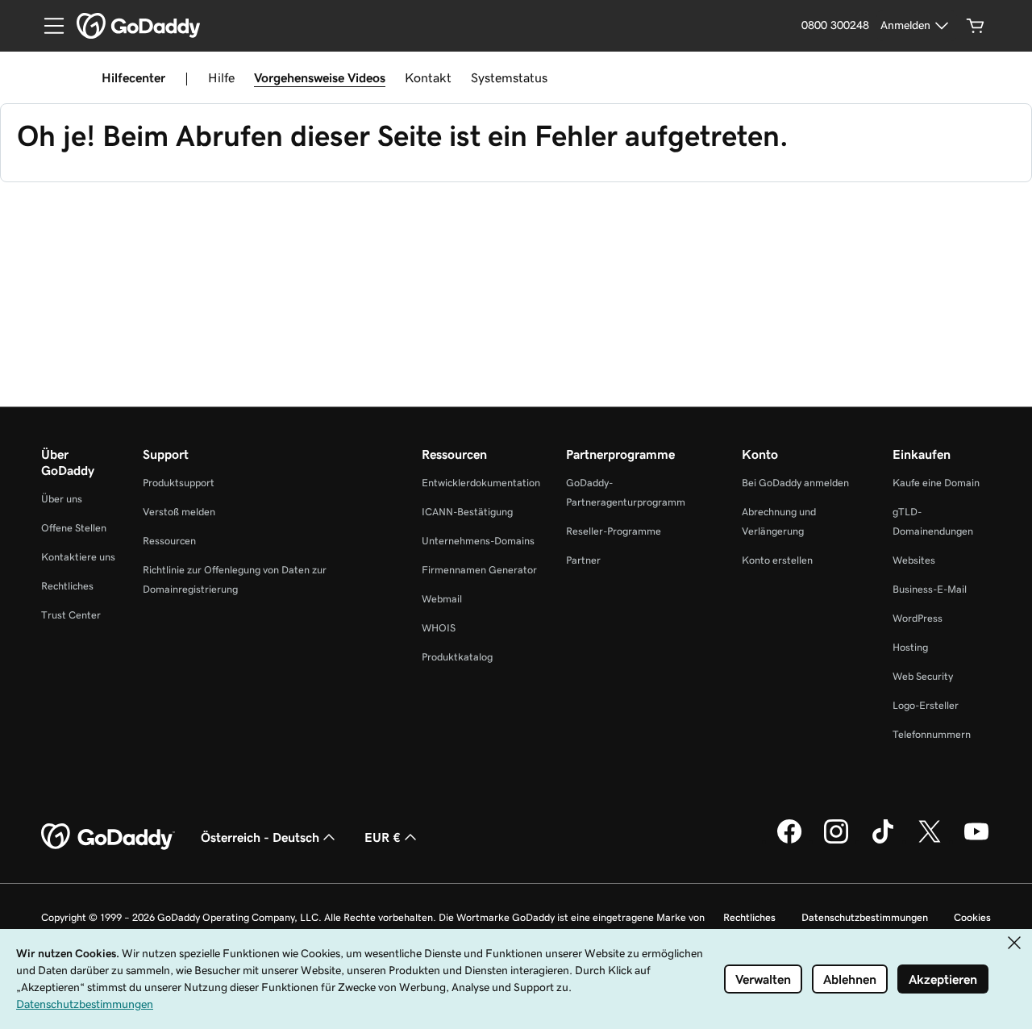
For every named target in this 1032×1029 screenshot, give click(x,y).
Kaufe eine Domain (936, 482)
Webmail (442, 599)
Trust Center (71, 615)
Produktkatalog (457, 657)
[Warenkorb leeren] (975, 26)
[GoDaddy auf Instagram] (836, 841)
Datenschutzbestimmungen (864, 917)
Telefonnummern (932, 734)
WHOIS (439, 628)
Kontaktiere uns (78, 557)
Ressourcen (169, 540)
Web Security (923, 676)
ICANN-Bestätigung (467, 511)
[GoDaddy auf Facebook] (789, 841)
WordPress (918, 618)
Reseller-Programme (613, 531)
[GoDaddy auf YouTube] (976, 841)
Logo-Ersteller (926, 705)
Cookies (972, 917)
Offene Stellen (73, 528)
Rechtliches (67, 586)
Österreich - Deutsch (260, 837)
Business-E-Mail (930, 589)
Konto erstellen (777, 560)
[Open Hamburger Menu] (47, 25)
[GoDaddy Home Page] (108, 837)
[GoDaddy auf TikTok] (882, 841)
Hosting (910, 647)
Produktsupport (178, 482)
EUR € (382, 837)
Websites (914, 560)
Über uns (61, 499)
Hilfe (221, 77)
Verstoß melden (179, 511)
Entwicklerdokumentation (481, 482)
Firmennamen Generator (479, 569)
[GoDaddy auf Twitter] (929, 841)
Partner (583, 560)
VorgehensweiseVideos (319, 77)
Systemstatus (509, 77)
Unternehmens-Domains (478, 540)
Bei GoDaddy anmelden (795, 482)
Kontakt (428, 77)
